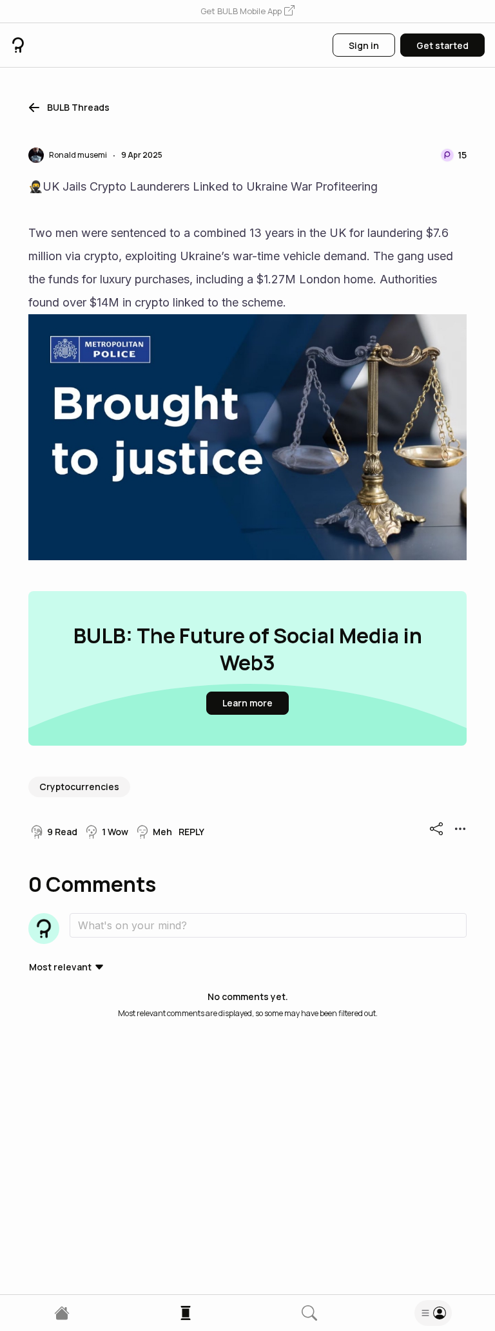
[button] (247, 11)
